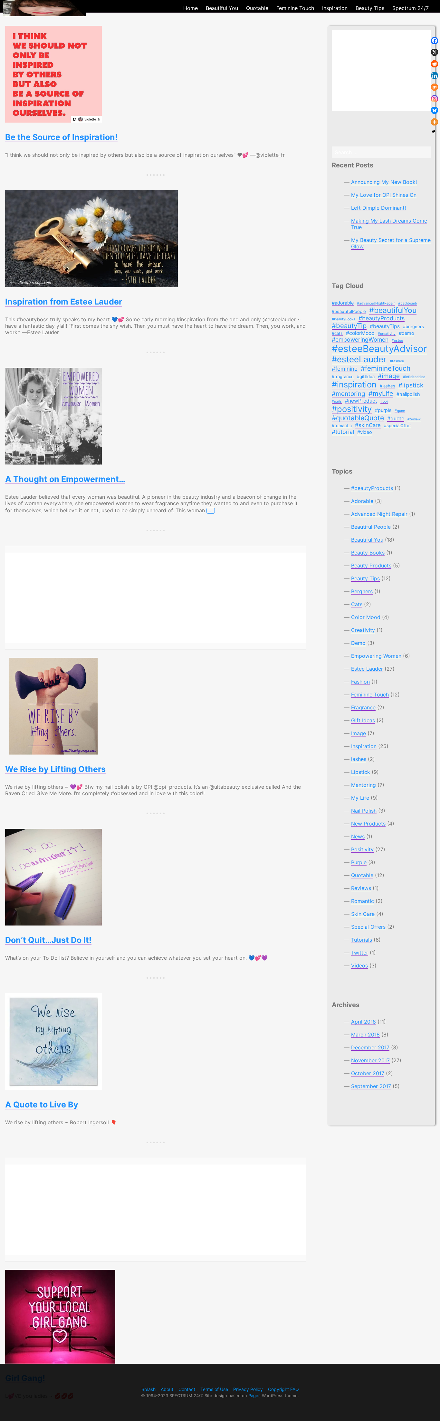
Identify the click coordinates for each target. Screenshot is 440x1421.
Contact (186, 1389)
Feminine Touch (370, 694)
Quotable (362, 875)
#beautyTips (385, 326)
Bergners (362, 591)
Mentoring (363, 785)
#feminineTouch (385, 368)
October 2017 (367, 1073)
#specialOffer (397, 425)
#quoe (400, 411)
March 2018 (365, 1034)
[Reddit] (434, 63)
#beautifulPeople (349, 311)
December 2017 (370, 1047)
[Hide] (433, 131)
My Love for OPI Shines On (383, 195)
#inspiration (354, 384)
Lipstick (360, 772)
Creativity (363, 630)
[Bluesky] (434, 110)
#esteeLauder (359, 359)
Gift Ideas (363, 720)
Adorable (362, 501)
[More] (434, 121)
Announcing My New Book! (384, 182)
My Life (360, 798)
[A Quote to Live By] (155, 1041)
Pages (254, 1395)
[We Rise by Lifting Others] (155, 706)
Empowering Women (376, 656)
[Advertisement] (155, 598)
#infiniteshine (414, 377)
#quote (395, 418)
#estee (397, 340)
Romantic (362, 901)
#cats (337, 333)
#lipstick (410, 385)
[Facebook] (434, 40)
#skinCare (368, 425)
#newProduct (361, 401)
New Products (368, 823)
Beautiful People (371, 527)
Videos (359, 965)
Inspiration (364, 746)
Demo (358, 643)
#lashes (387, 385)
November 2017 (370, 1060)
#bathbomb (407, 303)
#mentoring (348, 393)
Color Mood (365, 617)
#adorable (343, 303)
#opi (384, 401)
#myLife (380, 393)
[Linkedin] (434, 75)
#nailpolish (408, 394)
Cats (356, 604)
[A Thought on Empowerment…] (155, 416)
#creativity (387, 334)
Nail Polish (364, 810)
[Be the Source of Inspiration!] (155, 74)
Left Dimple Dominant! (378, 208)
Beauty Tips (365, 578)
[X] (434, 52)
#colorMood (360, 333)
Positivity (362, 849)
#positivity (352, 409)
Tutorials (361, 939)
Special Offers (368, 927)
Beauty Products (371, 565)
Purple (359, 862)
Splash (148, 1389)
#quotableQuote (358, 418)
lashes (358, 759)
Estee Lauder (367, 668)
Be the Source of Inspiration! (61, 137)
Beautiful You (367, 539)
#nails (337, 401)
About (167, 1389)
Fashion (360, 681)
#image (389, 376)
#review (414, 419)
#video (364, 432)
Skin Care (363, 914)
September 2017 (371, 1086)
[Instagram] (434, 98)
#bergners (413, 326)
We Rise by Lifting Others (55, 769)
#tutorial (343, 431)
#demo (406, 333)
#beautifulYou (392, 310)
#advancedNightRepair (376, 303)
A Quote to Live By (41, 1104)
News (358, 836)
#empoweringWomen (360, 339)
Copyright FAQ (283, 1389)
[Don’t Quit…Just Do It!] (155, 877)
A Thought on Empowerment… (65, 479)
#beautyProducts (382, 318)
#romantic (342, 425)
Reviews (361, 888)
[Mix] (434, 87)
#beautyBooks (343, 319)
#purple (383, 410)
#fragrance (343, 376)
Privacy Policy (248, 1389)
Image (358, 733)
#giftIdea (366, 376)
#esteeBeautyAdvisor (379, 348)
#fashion (397, 361)
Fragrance (363, 707)
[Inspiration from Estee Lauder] (155, 238)
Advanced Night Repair (379, 514)
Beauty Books (368, 552)
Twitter (359, 952)
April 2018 (363, 1021)
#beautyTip (349, 326)
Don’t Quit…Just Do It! (48, 940)
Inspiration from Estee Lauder (63, 301)
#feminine (345, 368)
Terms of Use (214, 1389)
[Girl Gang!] (155, 1317)
